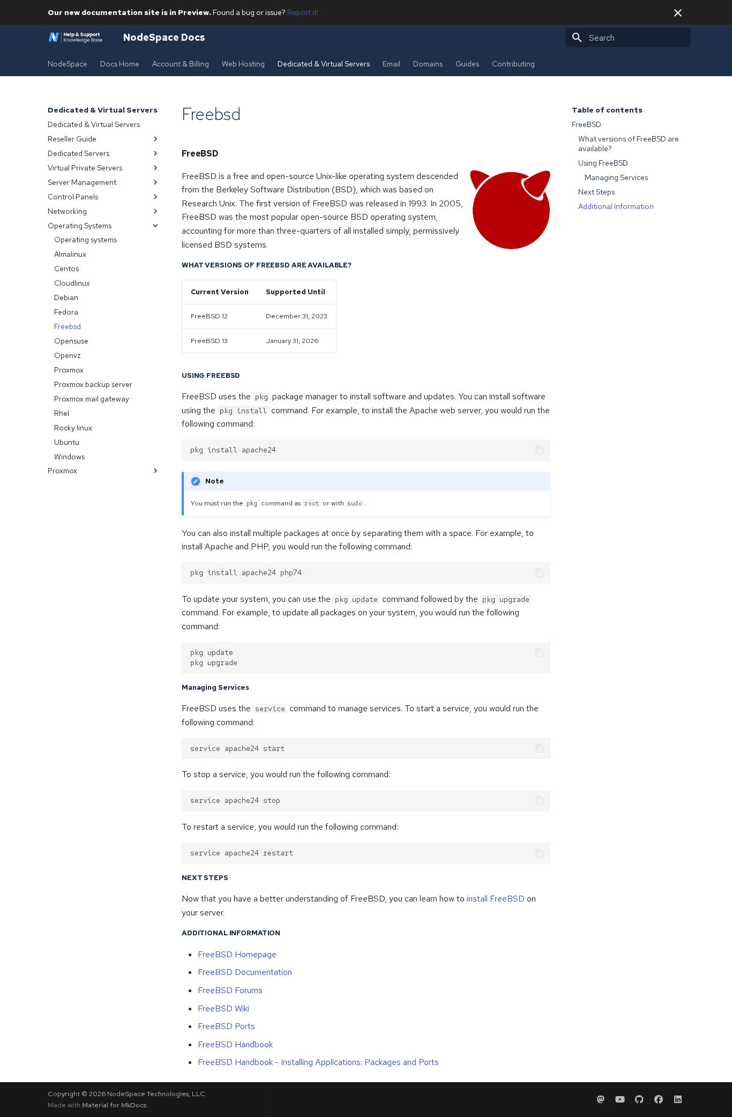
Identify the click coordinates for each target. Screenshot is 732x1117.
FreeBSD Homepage (237, 954)
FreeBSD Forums (230, 990)
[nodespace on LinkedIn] (677, 1099)
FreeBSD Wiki (223, 1008)
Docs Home (119, 64)
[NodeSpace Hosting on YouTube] (620, 1099)
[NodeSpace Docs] (76, 37)
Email (391, 64)
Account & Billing (180, 64)
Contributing (513, 64)
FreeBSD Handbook (235, 1044)
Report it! (302, 12)
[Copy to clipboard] (539, 450)
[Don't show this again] (677, 12)
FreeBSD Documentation (245, 972)
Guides (467, 64)
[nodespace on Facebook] (658, 1099)
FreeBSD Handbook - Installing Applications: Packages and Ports (318, 1062)
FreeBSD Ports (226, 1026)
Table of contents (607, 110)
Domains (428, 64)
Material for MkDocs (114, 1104)
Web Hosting (243, 64)
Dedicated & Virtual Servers (324, 64)
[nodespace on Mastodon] (600, 1099)
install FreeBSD (496, 898)
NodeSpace (67, 64)
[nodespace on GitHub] (639, 1099)
